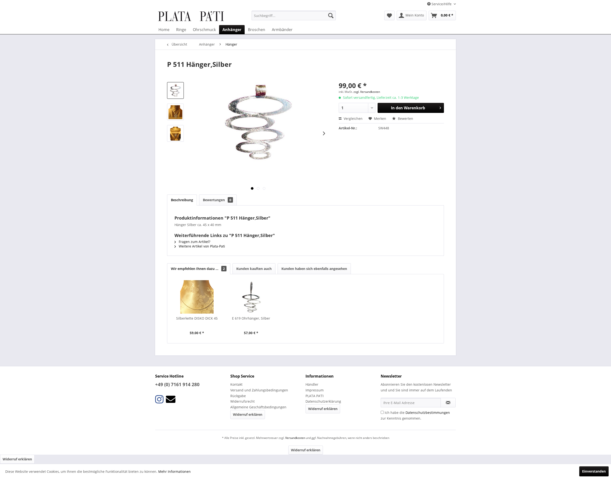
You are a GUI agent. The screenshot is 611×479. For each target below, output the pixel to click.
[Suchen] (331, 15)
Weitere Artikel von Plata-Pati (201, 246)
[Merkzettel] (389, 15)
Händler (312, 384)
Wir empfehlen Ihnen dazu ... (198, 268)
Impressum (315, 390)
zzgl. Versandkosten (366, 92)
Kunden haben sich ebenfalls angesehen (314, 268)
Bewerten (405, 118)
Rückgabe (238, 396)
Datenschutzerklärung (323, 401)
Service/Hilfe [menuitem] (442, 4)
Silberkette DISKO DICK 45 (197, 318)
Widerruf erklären (247, 414)
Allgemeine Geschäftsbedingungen (258, 407)
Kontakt (236, 384)
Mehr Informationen (174, 471)
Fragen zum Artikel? (194, 241)
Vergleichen (353, 118)
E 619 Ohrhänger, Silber (251, 318)
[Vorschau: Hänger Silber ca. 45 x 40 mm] (175, 90)
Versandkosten (295, 438)
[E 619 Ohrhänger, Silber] (251, 297)
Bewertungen (217, 200)
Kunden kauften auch (254, 268)
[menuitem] (294, 15)
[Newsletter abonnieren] (448, 402)
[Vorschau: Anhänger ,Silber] (175, 112)
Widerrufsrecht (242, 401)
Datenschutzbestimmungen (428, 412)
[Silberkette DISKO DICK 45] (197, 297)
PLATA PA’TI (315, 396)
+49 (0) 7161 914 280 (177, 384)
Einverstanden (594, 471)
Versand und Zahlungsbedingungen (259, 390)
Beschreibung (182, 200)
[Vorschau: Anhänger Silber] (175, 133)
